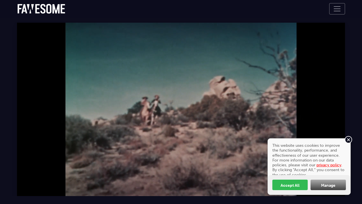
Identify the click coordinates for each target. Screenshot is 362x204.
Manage (328, 185)
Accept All (290, 185)
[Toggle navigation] (337, 8)
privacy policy (328, 164)
